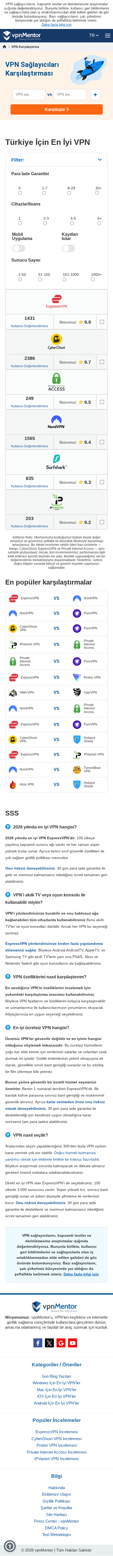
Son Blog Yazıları (56, 1376)
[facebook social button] (37, 1342)
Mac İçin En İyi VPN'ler (56, 1389)
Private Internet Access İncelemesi (56, 1452)
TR (92, 35)
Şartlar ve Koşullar (56, 1507)
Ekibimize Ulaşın (56, 1494)
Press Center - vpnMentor (56, 1521)
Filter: (17, 160)
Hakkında (56, 1487)
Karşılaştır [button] (55, 109)
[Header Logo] (22, 36)
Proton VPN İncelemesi (57, 1445)
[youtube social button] (72, 1342)
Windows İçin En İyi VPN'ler (56, 1383)
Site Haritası (56, 1514)
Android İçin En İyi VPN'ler (56, 1403)
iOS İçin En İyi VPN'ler (56, 1396)
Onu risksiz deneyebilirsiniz (30, 868)
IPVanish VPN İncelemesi (56, 1458)
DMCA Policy (56, 1528)
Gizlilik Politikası (56, 1501)
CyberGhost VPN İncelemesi (56, 1438)
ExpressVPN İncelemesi (56, 1432)
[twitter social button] (49, 1342)
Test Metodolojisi (56, 1534)
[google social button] (60, 1342)
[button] (9, 1546)
